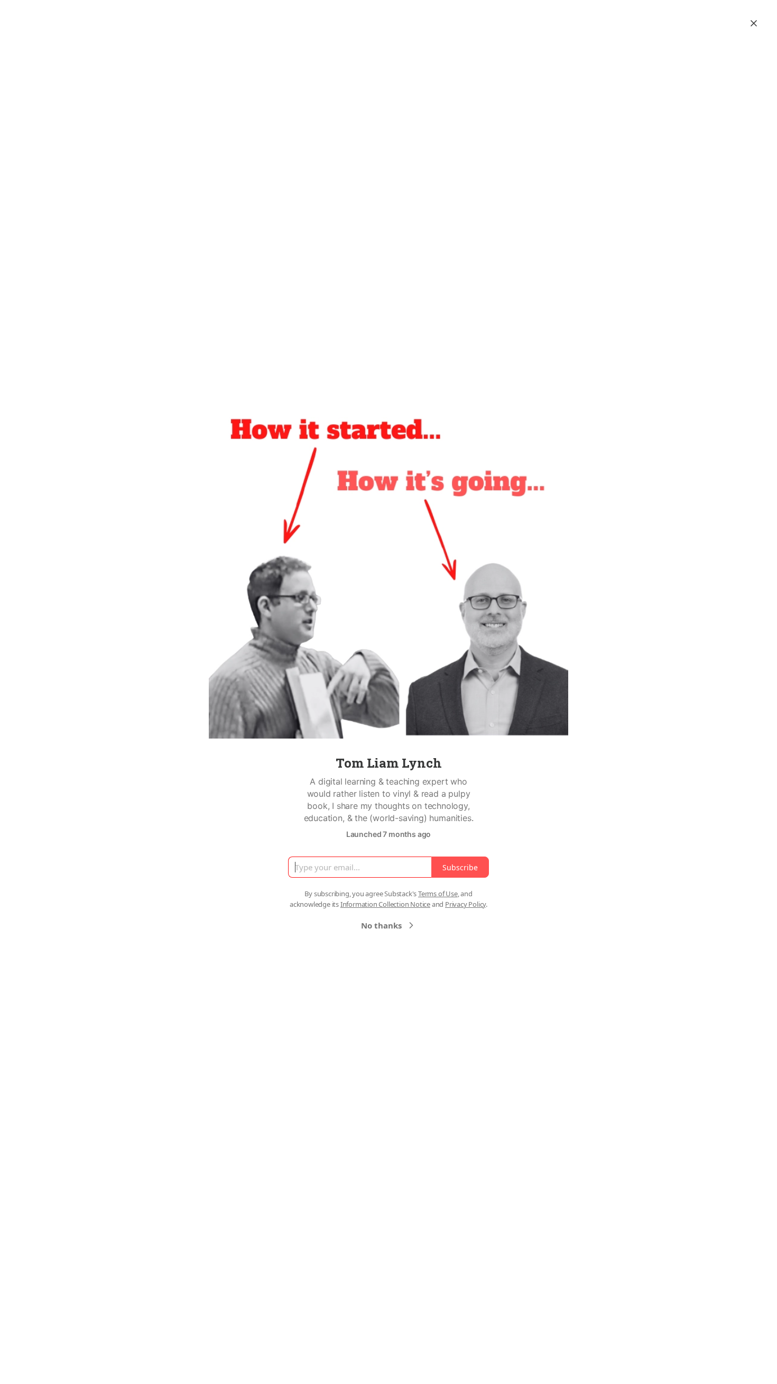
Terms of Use (438, 893)
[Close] (753, 23)
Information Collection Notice (385, 904)
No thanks (381, 925)
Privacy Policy (465, 904)
